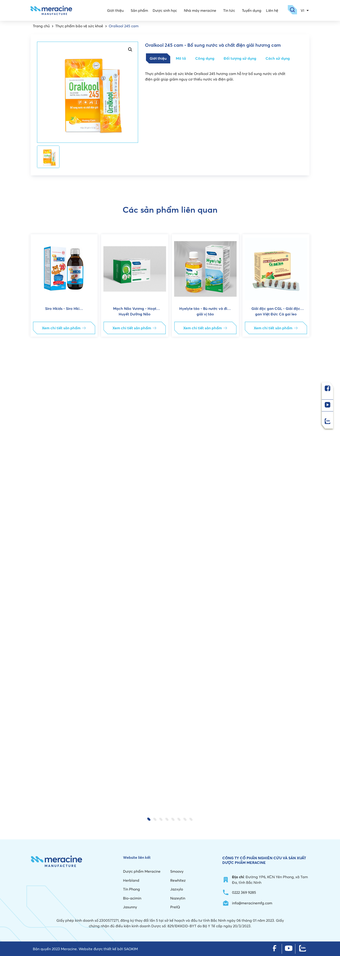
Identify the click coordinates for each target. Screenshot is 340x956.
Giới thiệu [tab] (158, 58)
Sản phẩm (139, 10)
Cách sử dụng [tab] (278, 58)
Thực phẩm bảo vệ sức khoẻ (79, 26)
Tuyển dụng (251, 10)
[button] (38, 522)
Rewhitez (178, 880)
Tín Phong (131, 889)
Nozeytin (177, 898)
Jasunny (130, 907)
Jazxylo (176, 889)
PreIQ (175, 907)
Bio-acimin (132, 898)
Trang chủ (41, 26)
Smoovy (176, 871)
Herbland (131, 880)
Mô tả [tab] (181, 58)
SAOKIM (131, 949)
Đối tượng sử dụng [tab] (240, 58)
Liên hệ (272, 10)
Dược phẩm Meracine (142, 871)
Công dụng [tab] (204, 58)
